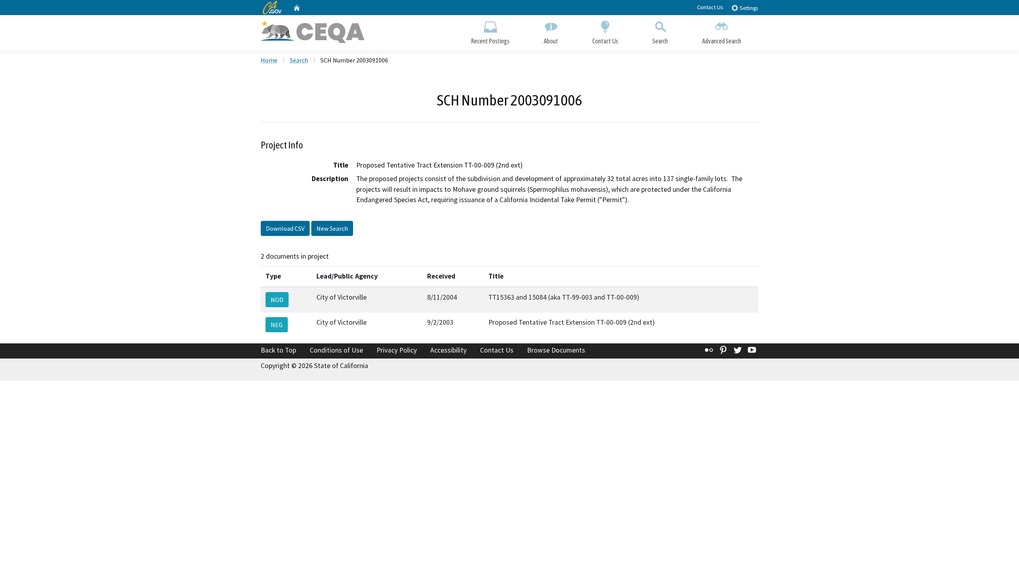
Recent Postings (490, 41)
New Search (332, 228)
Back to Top (278, 350)
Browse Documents (556, 350)
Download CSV (285, 228)
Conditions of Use (336, 350)
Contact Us (710, 7)
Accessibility (448, 350)
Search (660, 41)
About (551, 41)
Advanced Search (721, 41)
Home (269, 60)
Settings (748, 8)
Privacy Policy (397, 350)
